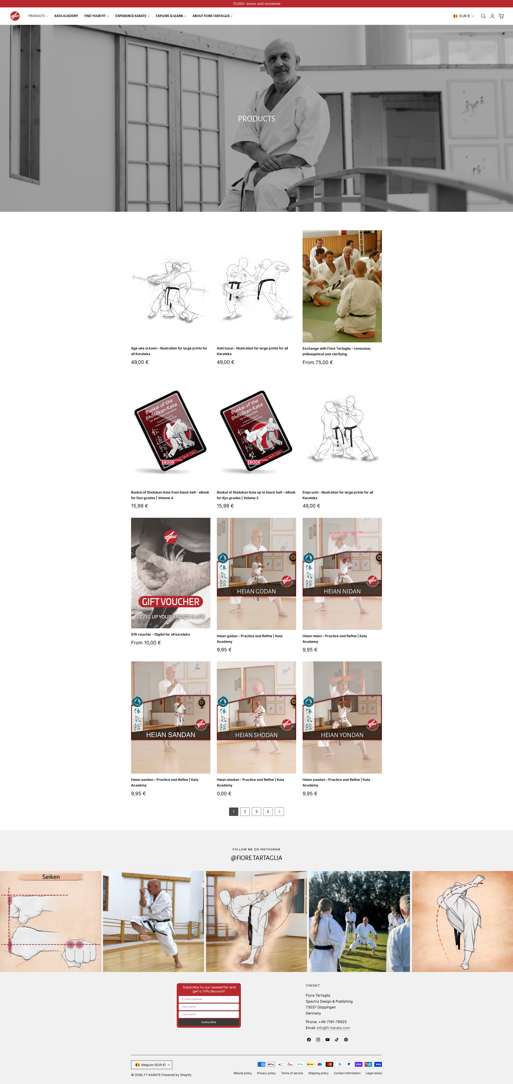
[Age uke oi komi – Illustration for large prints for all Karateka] (170, 286)
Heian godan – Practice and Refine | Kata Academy (250, 639)
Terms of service (292, 1073)
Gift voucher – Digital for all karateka (160, 634)
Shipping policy (318, 1073)
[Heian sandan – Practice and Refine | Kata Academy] (170, 717)
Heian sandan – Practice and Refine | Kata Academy (164, 782)
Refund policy (243, 1073)
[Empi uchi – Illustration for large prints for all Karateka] (342, 430)
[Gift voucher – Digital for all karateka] (170, 573)
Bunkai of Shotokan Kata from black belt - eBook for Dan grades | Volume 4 (170, 495)
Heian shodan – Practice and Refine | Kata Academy (250, 782)
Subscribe (208, 1022)
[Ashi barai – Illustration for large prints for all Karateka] (256, 286)
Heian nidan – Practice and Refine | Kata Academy (335, 639)
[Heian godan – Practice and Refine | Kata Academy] (256, 574)
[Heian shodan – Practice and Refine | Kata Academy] (256, 717)
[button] (483, 16)
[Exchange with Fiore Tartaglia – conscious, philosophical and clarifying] (342, 286)
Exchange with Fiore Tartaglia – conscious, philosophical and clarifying (337, 351)
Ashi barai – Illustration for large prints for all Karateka (252, 351)
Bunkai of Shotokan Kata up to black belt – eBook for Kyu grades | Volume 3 (256, 495)
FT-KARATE (152, 1075)
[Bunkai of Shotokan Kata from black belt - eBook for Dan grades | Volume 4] (170, 430)
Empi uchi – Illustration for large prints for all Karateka (338, 495)
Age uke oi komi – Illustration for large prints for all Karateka (169, 351)
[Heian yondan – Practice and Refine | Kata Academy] (342, 717)
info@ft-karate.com (333, 1028)
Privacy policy (266, 1073)
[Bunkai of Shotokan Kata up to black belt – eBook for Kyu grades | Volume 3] (256, 430)
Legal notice (374, 1073)
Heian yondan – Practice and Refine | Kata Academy (336, 782)
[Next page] (279, 811)
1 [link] (233, 811)
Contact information (347, 1073)
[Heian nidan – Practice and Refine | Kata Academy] (342, 574)
